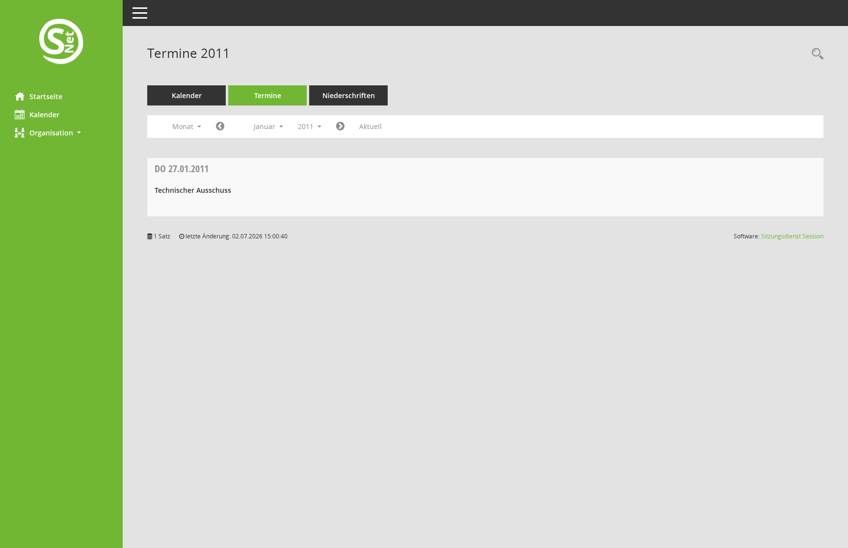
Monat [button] (183, 126)
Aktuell (370, 126)
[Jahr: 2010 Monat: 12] (220, 126)
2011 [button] (307, 126)
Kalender (44, 114)
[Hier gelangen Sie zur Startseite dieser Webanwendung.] (61, 42)
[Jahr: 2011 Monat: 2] (340, 126)
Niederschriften (348, 95)
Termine (267, 95)
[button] (61, 133)
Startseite (45, 96)
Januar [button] (265, 126)
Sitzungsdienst (792, 236)
